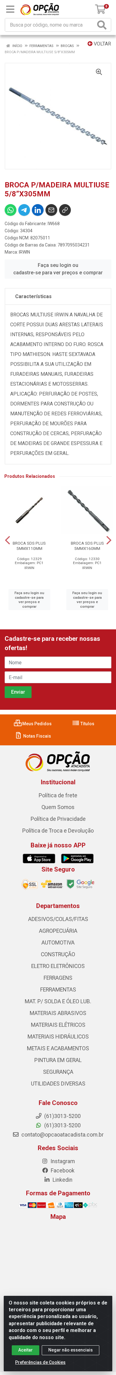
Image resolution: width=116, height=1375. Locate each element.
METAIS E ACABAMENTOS (58, 1048)
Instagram (62, 1161)
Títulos (86, 723)
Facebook (62, 1170)
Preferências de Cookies (40, 1362)
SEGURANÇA (58, 1072)
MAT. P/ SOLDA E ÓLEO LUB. (58, 1001)
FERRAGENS (58, 978)
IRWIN (24, 252)
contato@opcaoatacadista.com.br (62, 1135)
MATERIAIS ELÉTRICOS (58, 1025)
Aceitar (25, 1349)
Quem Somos (58, 807)
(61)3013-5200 (62, 1125)
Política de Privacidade (58, 819)
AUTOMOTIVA (58, 943)
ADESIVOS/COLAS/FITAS (58, 919)
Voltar (101, 44)
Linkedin (61, 1180)
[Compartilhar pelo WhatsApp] (10, 210)
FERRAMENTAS (58, 990)
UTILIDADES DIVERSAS (58, 1084)
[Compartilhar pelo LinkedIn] (38, 210)
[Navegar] (7, 540)
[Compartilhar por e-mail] (51, 210)
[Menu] (10, 9)
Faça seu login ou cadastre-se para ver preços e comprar (58, 269)
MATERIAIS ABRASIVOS (58, 1013)
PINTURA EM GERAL (58, 1060)
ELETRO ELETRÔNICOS (58, 966)
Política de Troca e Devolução (58, 831)
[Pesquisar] (103, 25)
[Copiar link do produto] (65, 210)
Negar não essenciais (70, 1349)
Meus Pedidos (36, 723)
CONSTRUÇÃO (58, 954)
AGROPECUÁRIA (58, 931)
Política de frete (58, 795)
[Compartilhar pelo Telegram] (24, 210)
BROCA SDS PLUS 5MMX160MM (87, 546)
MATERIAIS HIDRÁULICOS (58, 1037)
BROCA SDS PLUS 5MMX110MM (29, 546)
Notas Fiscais (36, 736)
